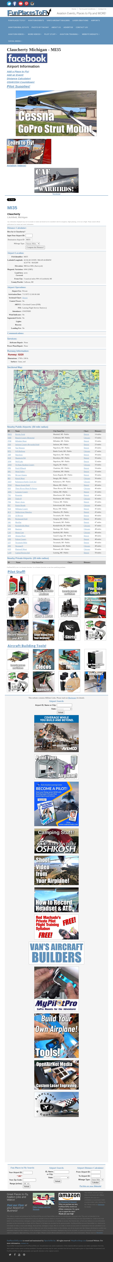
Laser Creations (80, 20)
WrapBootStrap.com (78, 1241)
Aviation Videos (16, 34)
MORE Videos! (34, 34)
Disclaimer (99, 1232)
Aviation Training (69, 34)
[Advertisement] (56, 1138)
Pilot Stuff (50, 34)
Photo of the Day (40, 27)
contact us (24, 1243)
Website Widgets (90, 34)
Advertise (68, 27)
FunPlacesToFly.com (14, 1241)
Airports (95, 20)
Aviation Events (36, 20)
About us (56, 27)
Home (74, 9)
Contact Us (102, 9)
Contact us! (82, 27)
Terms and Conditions (87, 9)
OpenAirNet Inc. (50, 1241)
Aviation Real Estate (18, 27)
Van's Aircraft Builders (58, 20)
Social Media (14, 41)
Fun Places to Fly (16, 20)
